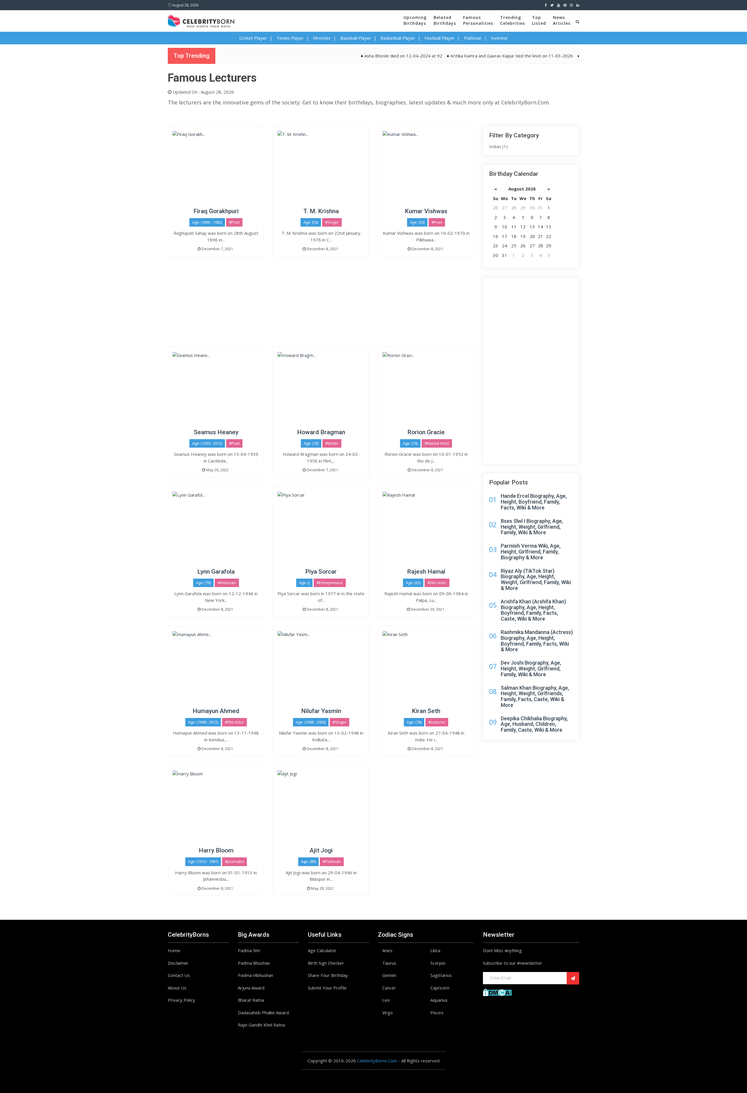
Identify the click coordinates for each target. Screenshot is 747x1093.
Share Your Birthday (328, 975)
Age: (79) (203, 582)
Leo (386, 1000)
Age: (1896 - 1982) (207, 222)
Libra (435, 950)
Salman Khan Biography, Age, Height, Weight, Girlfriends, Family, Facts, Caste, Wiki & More (535, 696)
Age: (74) (410, 443)
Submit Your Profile (327, 988)
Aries (387, 950)
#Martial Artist (437, 443)
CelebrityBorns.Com (377, 1061)
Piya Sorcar (321, 571)
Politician (472, 38)
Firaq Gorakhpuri (216, 211)
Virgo (387, 1012)
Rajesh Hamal (426, 571)
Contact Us (179, 975)
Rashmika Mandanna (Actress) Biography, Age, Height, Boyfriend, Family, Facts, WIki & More (537, 640)
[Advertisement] (321, 306)
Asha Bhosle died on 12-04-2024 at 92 (381, 56)
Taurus (389, 963)
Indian (498, 146)
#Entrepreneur (330, 582)
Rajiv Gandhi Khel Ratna (261, 1025)
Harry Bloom (216, 850)
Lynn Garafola (216, 571)
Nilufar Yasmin (321, 710)
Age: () (304, 582)
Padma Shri (249, 950)
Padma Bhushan (254, 963)
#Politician (332, 861)
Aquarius (439, 1000)
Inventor (499, 38)
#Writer (331, 443)
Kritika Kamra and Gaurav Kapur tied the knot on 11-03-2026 (489, 56)
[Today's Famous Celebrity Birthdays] (201, 20)
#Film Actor (436, 582)
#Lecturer (436, 722)
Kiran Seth (426, 710)
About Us (177, 988)
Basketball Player (398, 38)
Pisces (437, 1012)
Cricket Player (253, 38)
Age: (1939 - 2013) (207, 443)
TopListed (539, 20)
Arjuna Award (251, 988)
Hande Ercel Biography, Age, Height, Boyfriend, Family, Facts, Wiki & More (534, 502)
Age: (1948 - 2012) (203, 722)
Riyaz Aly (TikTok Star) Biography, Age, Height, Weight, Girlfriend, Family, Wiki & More (536, 579)
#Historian (227, 582)
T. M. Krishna (321, 211)
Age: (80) (308, 861)
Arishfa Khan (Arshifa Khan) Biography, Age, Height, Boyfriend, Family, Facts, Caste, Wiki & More (533, 610)
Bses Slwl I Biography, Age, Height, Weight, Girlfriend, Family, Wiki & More (532, 527)
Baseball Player (355, 38)
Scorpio (437, 963)
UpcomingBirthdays (415, 20)
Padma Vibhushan (255, 975)
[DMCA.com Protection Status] (497, 992)
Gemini (389, 975)
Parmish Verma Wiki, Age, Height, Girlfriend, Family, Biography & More (531, 551)
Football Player (440, 38)
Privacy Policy (181, 1000)
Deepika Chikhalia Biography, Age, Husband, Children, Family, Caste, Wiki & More (534, 724)
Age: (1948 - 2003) (311, 722)
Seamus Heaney (216, 432)
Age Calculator (322, 950)
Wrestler (322, 38)
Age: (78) (414, 722)
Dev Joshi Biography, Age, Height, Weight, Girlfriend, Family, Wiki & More (531, 668)
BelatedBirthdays (445, 20)
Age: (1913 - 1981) (203, 861)
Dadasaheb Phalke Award (263, 1012)
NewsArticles (561, 20)
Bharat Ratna (251, 1000)
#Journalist (234, 861)
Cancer (389, 988)
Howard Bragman (321, 432)
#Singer (332, 222)
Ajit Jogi (321, 850)
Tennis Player (290, 38)
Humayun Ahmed (216, 710)
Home (174, 950)
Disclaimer (178, 963)
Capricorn (439, 988)
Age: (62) (413, 582)
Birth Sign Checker (326, 963)
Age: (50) (310, 222)
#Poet (234, 222)
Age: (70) (311, 443)
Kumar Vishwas (426, 211)
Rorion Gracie (426, 432)
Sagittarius (441, 975)
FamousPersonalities (478, 20)
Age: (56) (417, 222)
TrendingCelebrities (512, 20)
